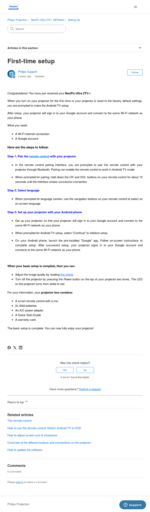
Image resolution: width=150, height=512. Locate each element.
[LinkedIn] (20, 347)
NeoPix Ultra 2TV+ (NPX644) (47, 20)
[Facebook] (9, 347)
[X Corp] (15, 347)
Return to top (16, 402)
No (85, 370)
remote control (39, 156)
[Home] (13, 7)
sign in (19, 482)
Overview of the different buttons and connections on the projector (49, 442)
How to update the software (24, 450)
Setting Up (74, 20)
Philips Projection (17, 20)
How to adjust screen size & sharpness (32, 435)
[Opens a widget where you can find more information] (132, 505)
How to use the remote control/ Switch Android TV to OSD (44, 428)
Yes (65, 370)
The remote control (19, 420)
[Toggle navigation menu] (136, 7)
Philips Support (27, 71)
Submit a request (90, 389)
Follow (134, 72)
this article (66, 274)
